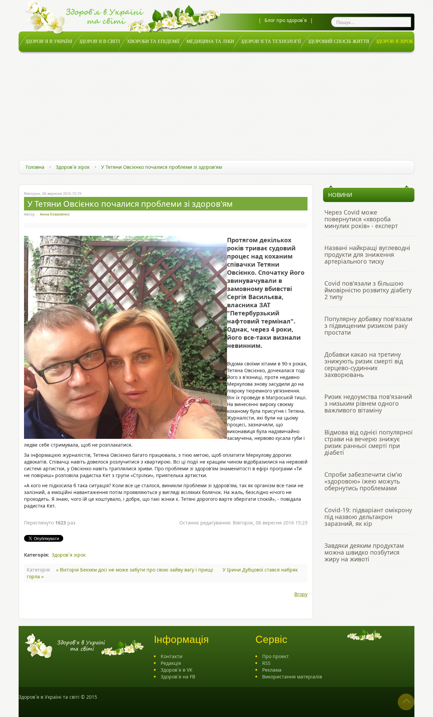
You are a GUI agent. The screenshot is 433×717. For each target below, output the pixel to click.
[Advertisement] (216, 102)
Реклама (271, 670)
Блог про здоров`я (286, 20)
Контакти (171, 656)
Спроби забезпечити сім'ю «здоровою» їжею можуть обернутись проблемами (363, 481)
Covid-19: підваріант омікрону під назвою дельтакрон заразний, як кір (368, 517)
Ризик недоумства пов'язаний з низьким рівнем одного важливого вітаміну (368, 403)
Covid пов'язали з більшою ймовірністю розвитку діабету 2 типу (368, 290)
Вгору (300, 594)
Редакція (171, 663)
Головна (35, 167)
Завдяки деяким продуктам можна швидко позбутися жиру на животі (364, 552)
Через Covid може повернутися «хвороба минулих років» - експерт (361, 219)
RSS (266, 663)
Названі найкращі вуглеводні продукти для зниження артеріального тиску (367, 254)
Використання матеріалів (292, 676)
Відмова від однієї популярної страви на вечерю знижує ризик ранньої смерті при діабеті (368, 442)
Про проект (275, 656)
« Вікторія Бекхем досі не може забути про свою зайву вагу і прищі (135, 569)
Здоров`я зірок (73, 167)
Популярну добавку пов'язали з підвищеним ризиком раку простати (368, 325)
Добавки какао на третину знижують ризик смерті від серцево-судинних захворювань (363, 364)
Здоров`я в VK (176, 670)
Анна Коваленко (55, 214)
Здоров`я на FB (178, 676)
